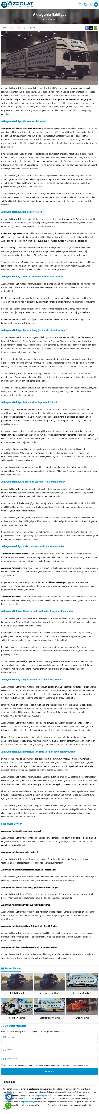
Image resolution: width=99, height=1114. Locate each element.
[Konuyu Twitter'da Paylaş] (91, 28)
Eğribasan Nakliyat (82, 993)
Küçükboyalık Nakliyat (49, 1018)
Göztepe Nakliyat (17, 1018)
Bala (54, 19)
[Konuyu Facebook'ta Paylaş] (87, 28)
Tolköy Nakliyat (17, 993)
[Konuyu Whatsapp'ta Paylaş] (95, 28)
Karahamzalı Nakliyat (49, 993)
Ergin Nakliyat (82, 1018)
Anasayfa (47, 19)
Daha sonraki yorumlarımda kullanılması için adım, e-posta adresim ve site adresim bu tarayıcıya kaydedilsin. (47, 1066)
